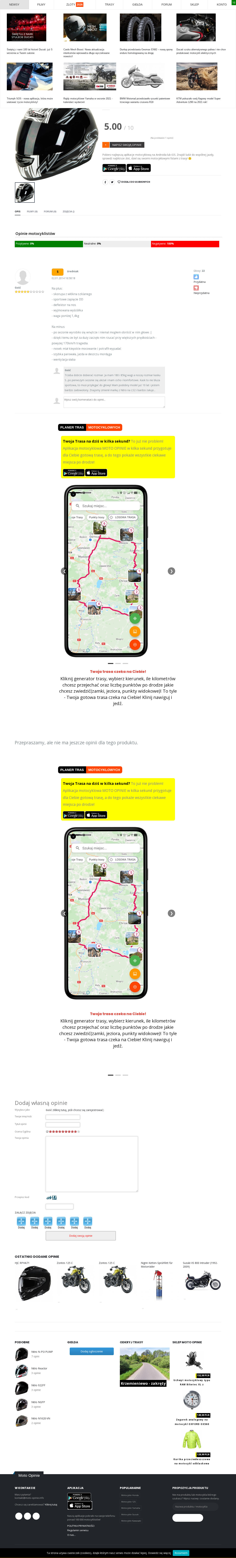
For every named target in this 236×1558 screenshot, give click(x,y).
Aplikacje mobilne (16, 95)
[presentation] (20, 137)
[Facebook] (105, 182)
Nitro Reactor (39, 1368)
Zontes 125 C (65, 1263)
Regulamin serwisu (77, 1530)
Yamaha (67, 95)
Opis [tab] (17, 211)
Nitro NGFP (38, 1402)
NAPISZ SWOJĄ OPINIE (127, 145)
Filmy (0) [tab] (32, 211)
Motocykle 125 (128, 1501)
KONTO (222, 4)
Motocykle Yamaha (130, 1508)
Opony (123, 46)
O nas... (71, 1535)
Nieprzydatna (201, 293)
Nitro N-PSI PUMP (42, 1351)
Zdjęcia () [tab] (68, 211)
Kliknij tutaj (51, 1504)
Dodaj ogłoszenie (92, 1351)
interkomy (68, 46)
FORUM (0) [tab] (50, 211)
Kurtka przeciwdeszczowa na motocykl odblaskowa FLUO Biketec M (191, 1464)
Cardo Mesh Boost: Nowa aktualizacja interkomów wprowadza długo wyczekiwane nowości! (86, 53)
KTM (179, 95)
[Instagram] (36, 1516)
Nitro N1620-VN (40, 1418)
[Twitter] (112, 182)
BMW (123, 95)
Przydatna (200, 282)
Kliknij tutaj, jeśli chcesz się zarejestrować (78, 1110)
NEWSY (14, 4)
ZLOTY (74, 4)
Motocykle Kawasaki (131, 1520)
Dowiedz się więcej (159, 1553)
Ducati (10, 46)
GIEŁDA (137, 4)
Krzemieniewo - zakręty (143, 1383)
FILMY (41, 4)
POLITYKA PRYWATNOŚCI (80, 1525)
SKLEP (194, 4)
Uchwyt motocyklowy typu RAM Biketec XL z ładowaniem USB (191, 1384)
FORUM (167, 4)
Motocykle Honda (130, 1495)
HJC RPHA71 (22, 1263)
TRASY (109, 4)
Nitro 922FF (38, 1385)
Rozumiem (181, 1553)
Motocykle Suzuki (130, 1514)
